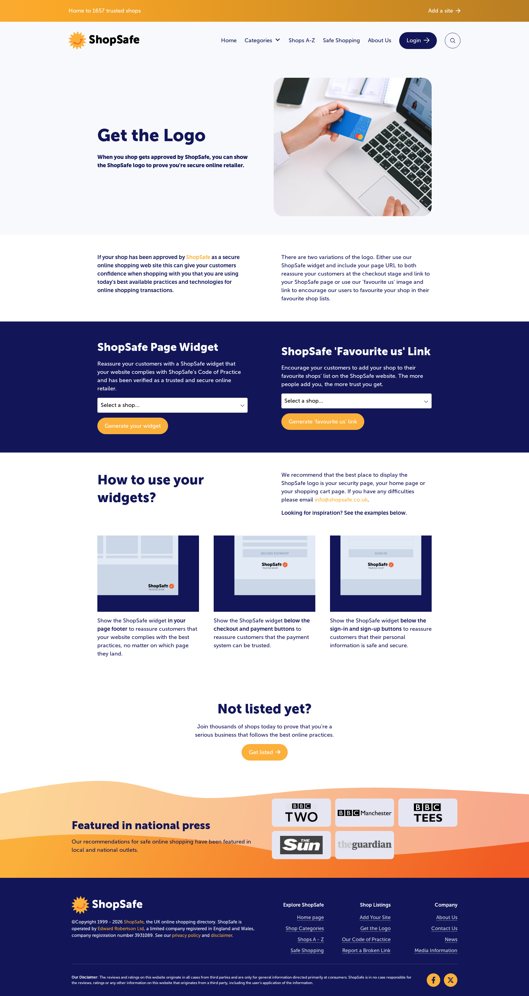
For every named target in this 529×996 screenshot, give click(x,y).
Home (229, 40)
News (451, 939)
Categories (258, 40)
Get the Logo (375, 928)
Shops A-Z (302, 40)
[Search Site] (452, 40)
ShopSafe (198, 257)
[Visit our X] (450, 980)
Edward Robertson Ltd (121, 928)
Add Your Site (375, 917)
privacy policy (186, 935)
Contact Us (444, 928)
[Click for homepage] (141, 41)
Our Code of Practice (366, 939)
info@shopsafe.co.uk (341, 500)
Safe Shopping (341, 40)
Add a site (440, 11)
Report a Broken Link (366, 950)
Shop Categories (305, 928)
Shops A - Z (311, 939)
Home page (310, 917)
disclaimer (221, 935)
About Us (379, 40)
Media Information (436, 950)
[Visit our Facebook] (433, 980)
